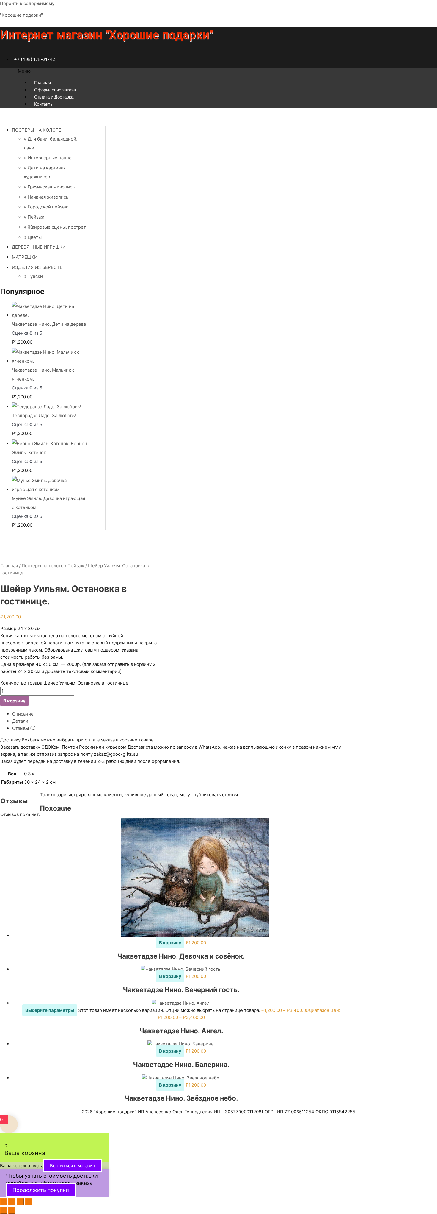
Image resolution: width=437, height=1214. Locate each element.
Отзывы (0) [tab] (24, 728)
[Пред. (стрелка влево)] (3, 1210)
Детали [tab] (20, 721)
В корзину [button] (170, 942)
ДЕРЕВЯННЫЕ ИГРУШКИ (39, 247)
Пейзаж (75, 565)
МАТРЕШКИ (24, 257)
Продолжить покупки (40, 1190)
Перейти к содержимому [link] (27, 3)
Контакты (44, 104)
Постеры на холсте (43, 565)
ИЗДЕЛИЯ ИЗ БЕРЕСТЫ (38, 267)
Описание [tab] (23, 714)
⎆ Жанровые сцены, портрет (55, 227)
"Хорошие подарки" (21, 15)
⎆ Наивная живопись (46, 197)
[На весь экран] (11, 1201)
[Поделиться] (20, 1201)
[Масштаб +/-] (3, 1201)
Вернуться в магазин (72, 1165)
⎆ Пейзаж (34, 217)
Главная (9, 565)
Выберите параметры (49, 1010)
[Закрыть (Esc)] (28, 1201)
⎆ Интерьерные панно (48, 157)
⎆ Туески (33, 276)
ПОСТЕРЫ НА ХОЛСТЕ (36, 130)
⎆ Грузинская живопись (49, 187)
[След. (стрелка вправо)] (11, 1210)
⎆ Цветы (33, 237)
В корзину (14, 701)
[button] (218, 71)
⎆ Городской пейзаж (46, 207)
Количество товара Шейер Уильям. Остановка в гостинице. (65, 683)
